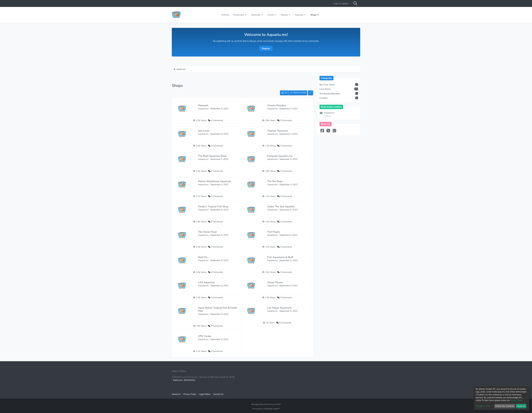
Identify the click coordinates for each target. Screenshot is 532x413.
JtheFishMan (189, 380)
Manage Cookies (483, 406)
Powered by (266, 408)
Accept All (521, 406)
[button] (284, 92)
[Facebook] (322, 131)
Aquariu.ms (329, 112)
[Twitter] (329, 131)
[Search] (355, 3)
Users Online (179, 371)
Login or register (340, 3)
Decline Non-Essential (504, 406)
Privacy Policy (516, 400)
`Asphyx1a (177, 380)
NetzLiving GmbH (272, 404)
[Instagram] (334, 131)
